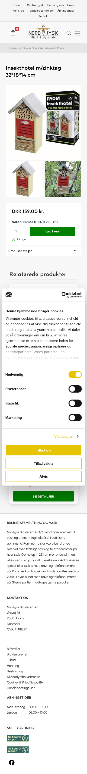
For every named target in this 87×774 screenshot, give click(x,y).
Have (20, 48)
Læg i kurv (52, 231)
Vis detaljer (63, 436)
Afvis (43, 476)
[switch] (75, 389)
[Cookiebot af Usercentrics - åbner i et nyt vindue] (62, 295)
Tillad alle (43, 450)
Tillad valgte (43, 463)
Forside (12, 48)
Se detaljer (43, 496)
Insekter (28, 48)
